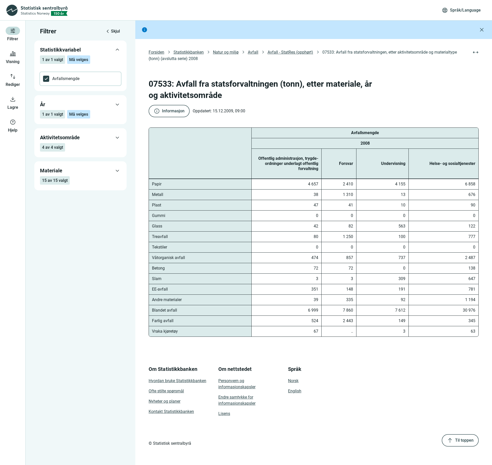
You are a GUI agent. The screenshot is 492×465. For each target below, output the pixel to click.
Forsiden (156, 52)
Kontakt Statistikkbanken (171, 411)
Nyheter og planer (164, 401)
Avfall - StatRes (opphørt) (290, 52)
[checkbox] (80, 78)
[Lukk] (482, 30)
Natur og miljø (226, 52)
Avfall (253, 52)
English (294, 391)
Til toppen (464, 440)
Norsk (293, 380)
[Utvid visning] (475, 52)
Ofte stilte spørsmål (166, 391)
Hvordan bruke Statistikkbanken (177, 380)
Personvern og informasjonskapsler (236, 383)
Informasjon (173, 110)
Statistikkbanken (188, 52)
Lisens (224, 413)
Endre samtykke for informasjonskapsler (236, 400)
